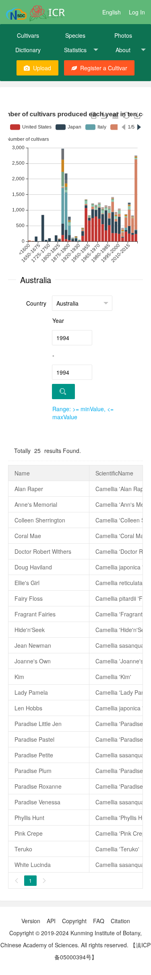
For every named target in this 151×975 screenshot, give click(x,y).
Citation (120, 921)
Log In (137, 12)
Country (36, 303)
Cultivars (28, 35)
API (51, 921)
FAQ (98, 921)
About (123, 50)
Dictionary (28, 50)
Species (75, 35)
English (111, 12)
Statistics (75, 50)
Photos (123, 35)
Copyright (74, 921)
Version (30, 921)
